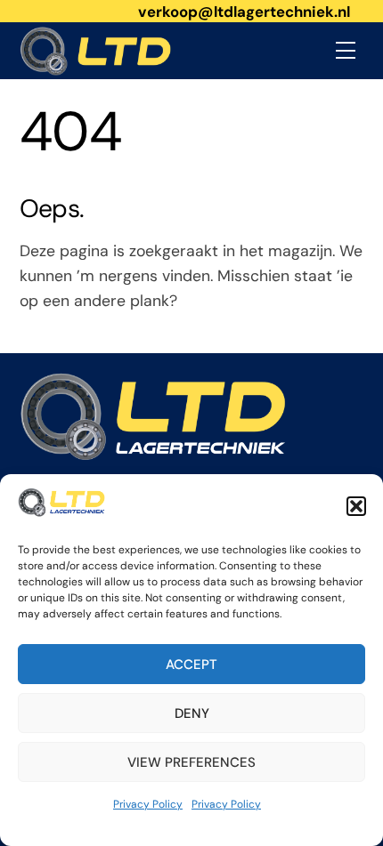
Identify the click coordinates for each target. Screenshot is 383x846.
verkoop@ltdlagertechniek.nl (244, 11)
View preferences (191, 762)
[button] (356, 506)
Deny (192, 713)
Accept (191, 664)
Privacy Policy (148, 804)
